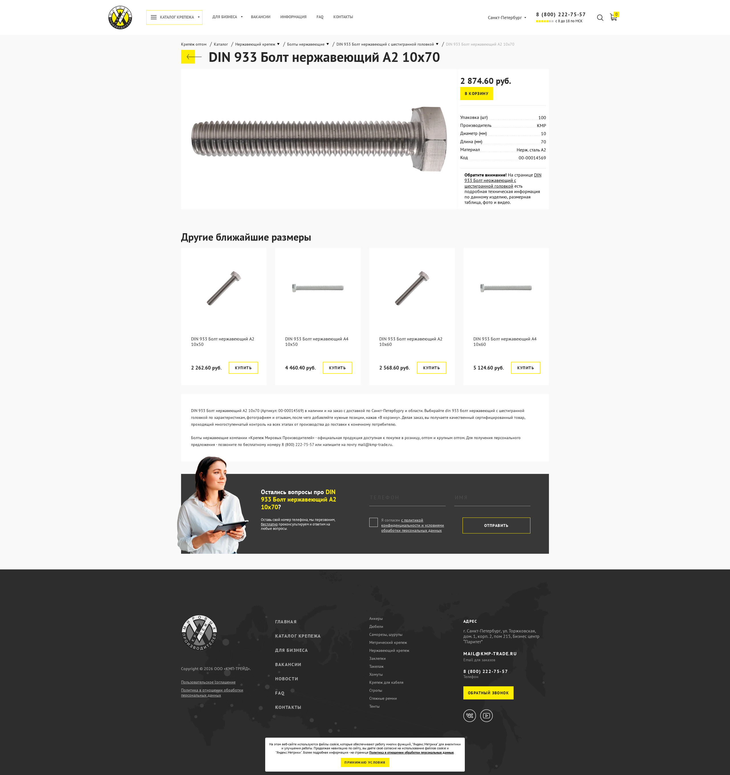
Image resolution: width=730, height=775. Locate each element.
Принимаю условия (364, 762)
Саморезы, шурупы (385, 634)
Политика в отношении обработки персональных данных (212, 692)
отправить (496, 525)
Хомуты (376, 674)
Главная (286, 621)
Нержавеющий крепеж (389, 650)
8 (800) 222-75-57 (561, 14)
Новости (286, 678)
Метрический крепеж (388, 642)
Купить (243, 367)
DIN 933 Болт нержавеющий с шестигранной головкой (503, 180)
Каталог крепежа (177, 17)
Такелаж (376, 666)
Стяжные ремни (383, 698)
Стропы (375, 690)
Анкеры (376, 618)
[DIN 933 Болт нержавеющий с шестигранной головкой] (191, 57)
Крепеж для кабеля (386, 682)
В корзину (477, 93)
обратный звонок (488, 692)
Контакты (343, 17)
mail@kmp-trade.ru (490, 653)
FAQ (320, 17)
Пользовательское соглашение (208, 682)
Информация (293, 17)
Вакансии (260, 17)
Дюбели (376, 626)
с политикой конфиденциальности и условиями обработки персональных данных (412, 525)
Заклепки (377, 658)
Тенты (374, 706)
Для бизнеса (224, 17)
